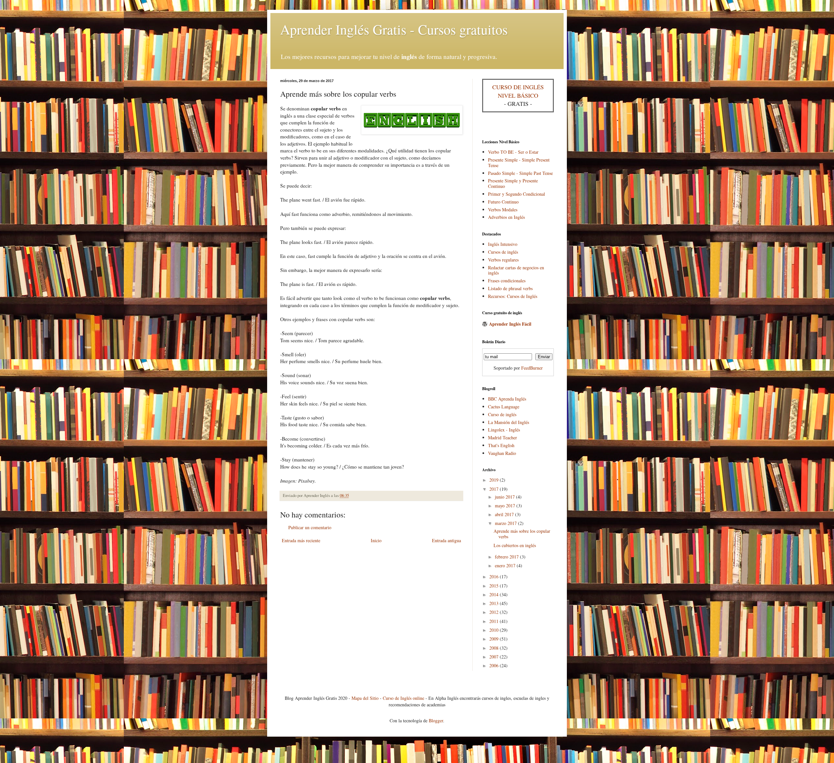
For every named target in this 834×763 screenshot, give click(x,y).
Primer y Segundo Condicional (516, 194)
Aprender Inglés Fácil (510, 323)
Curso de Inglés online (403, 698)
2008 (494, 648)
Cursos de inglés (503, 252)
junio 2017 (505, 497)
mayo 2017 (505, 505)
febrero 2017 (507, 557)
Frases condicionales (506, 280)
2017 (494, 489)
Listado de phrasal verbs (510, 288)
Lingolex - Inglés (504, 430)
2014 (494, 594)
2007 (494, 657)
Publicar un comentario (309, 527)
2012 (494, 612)
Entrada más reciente (301, 540)
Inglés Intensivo (502, 244)
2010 (494, 630)
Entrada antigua (446, 540)
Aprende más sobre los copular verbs (522, 534)
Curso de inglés (502, 414)
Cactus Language (503, 406)
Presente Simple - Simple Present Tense (519, 162)
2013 (494, 603)
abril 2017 (505, 514)
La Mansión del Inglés (508, 422)
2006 (494, 665)
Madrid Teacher (502, 437)
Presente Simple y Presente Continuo (513, 183)
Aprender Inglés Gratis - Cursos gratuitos (394, 29)
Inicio (376, 540)
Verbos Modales (502, 209)
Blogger (436, 720)
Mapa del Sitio (365, 698)
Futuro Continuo (503, 202)
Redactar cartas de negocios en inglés (516, 270)
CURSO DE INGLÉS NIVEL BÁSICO (518, 91)
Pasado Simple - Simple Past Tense (520, 173)
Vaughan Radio (502, 453)
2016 (494, 576)
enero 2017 (506, 565)
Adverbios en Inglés (506, 217)
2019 (494, 480)
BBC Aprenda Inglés (507, 399)
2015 (494, 586)
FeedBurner (532, 368)
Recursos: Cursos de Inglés (512, 296)
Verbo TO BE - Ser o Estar (513, 152)
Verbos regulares (503, 260)
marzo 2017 (506, 523)
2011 (494, 621)
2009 (494, 639)
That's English (501, 445)
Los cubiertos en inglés (515, 545)
